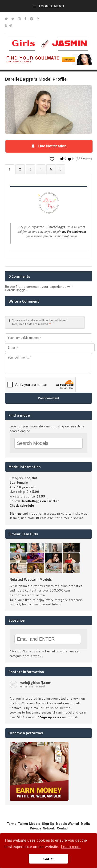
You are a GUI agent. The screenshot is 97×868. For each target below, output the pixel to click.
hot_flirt (31, 478)
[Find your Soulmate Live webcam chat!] (48, 56)
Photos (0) (20, 169)
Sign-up (16, 513)
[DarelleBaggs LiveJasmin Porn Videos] (60, 169)
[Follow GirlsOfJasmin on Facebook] (25, 18)
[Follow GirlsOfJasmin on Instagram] (19, 18)
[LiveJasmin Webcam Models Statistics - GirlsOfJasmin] (48, 38)
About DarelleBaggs (9, 169)
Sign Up (48, 823)
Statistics (40, 169)
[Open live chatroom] (48, 205)
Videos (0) (30, 169)
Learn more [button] (71, 847)
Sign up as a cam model (58, 717)
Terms (11, 823)
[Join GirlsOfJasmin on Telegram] (31, 18)
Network (49, 828)
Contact (62, 828)
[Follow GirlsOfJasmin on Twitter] (12, 18)
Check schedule (22, 505)
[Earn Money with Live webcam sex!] (39, 744)
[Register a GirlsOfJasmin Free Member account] (6, 25)
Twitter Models (29, 823)
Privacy (35, 828)
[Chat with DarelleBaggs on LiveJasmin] (48, 92)
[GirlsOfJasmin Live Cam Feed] (38, 18)
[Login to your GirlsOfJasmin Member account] (10, 25)
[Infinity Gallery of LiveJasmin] (6, 18)
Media (85, 823)
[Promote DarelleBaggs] (51, 169)
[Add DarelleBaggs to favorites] (52, 159)
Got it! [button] (48, 859)
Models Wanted (67, 823)
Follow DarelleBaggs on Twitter (34, 501)
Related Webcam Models (31, 579)
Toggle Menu (51, 6)
